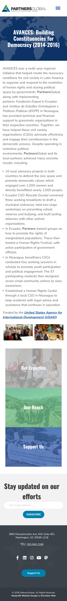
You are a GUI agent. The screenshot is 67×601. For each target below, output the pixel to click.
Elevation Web (48, 595)
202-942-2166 (35, 544)
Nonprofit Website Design (24, 595)
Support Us (33, 573)
